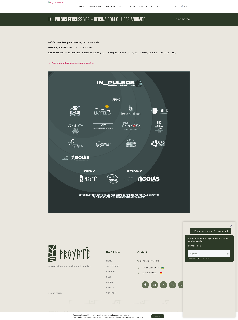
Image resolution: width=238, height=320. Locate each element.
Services (110, 6)
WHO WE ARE (95, 6)
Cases (132, 6)
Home (82, 6)
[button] (176, 6)
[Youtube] (163, 284)
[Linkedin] (172, 284)
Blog (121, 6)
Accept (158, 316)
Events (143, 6)
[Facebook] (145, 284)
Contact (155, 6)
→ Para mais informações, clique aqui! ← (71, 63)
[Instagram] (154, 284)
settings (139, 317)
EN (185, 7)
